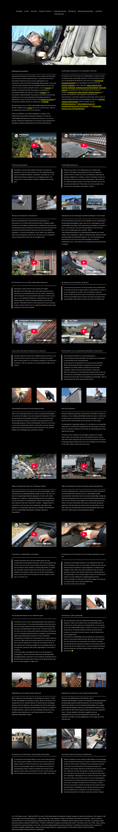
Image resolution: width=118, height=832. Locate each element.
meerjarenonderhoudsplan (70, 101)
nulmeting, (101, 99)
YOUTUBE (45, 101)
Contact (26, 11)
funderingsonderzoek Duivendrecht (87, 87)
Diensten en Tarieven (45, 11)
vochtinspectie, (72, 92)
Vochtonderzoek (59, 14)
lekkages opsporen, (94, 92)
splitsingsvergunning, (69, 104)
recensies (48, 88)
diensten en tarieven (47, 99)
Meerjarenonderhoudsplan (85, 11)
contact (29, 107)
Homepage (19, 11)
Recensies (34, 11)
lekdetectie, (71, 87)
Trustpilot (43, 92)
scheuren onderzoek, (68, 85)
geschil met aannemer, (81, 106)
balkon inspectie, (92, 85)
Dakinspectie (72, 11)
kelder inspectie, (83, 92)
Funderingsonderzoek (59, 11)
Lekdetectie (98, 11)
